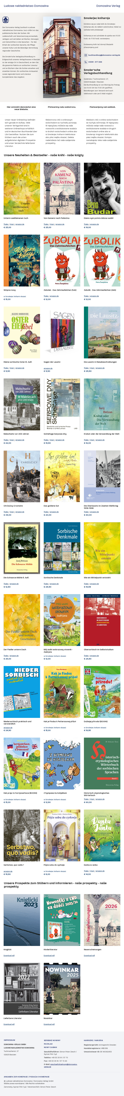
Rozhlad (48, 1044)
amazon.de (20, 224)
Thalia (6, 224)
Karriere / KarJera (93, 1040)
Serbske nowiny (52, 1040)
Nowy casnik (50, 1047)
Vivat (12, 224)
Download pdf (9, 956)
